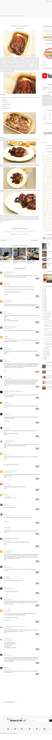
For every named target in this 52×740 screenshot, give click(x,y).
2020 (44, 298)
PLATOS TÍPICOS (25, 234)
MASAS (48, 198)
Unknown (6, 336)
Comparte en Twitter (21, 231)
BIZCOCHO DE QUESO (48, 337)
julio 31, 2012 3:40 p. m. (7, 454)
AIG (46, 154)
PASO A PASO (44, 203)
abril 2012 (45, 351)
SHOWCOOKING (45, 220)
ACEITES (44, 154)
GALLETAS (49, 188)
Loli (5, 427)
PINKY (5, 483)
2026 (44, 289)
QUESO (47, 210)
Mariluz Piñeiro (8, 300)
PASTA (47, 203)
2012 (44, 310)
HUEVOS (48, 193)
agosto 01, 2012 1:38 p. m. (8, 611)
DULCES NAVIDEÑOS (48, 181)
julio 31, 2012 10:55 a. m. (8, 349)
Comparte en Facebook (9, 231)
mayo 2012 (46, 349)
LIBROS (48, 195)
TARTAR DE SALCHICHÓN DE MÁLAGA (19, 262)
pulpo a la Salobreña (32, 64)
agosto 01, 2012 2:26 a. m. (8, 589)
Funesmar (6, 402)
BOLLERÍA (44, 159)
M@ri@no (6, 667)
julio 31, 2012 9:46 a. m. (7, 273)
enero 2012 (46, 355)
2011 (44, 357)
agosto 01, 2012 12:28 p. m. (8, 599)
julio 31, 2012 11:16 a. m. (8, 361)
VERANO (44, 227)
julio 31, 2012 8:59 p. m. (7, 552)
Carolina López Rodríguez (10, 470)
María (5, 413)
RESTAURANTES (45, 215)
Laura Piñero (7, 610)
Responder (37, 278)
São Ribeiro (7, 576)
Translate (49, 89)
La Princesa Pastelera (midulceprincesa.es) (14, 626)
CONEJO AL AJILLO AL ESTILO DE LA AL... (31, 262)
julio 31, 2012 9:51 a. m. (7, 284)
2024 (44, 292)
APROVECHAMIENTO (45, 156)
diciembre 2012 (46, 311)
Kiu (5, 453)
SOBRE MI (15, 15)
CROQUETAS (47, 178)
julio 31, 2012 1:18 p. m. (7, 415)
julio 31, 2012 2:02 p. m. (7, 428)
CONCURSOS (44, 176)
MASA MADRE (44, 198)
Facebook (44, 115)
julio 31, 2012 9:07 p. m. (7, 567)
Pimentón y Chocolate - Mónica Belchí (13, 391)
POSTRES (44, 208)
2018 (44, 301)
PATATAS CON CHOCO (5, 261)
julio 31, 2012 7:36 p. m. (7, 529)
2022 (44, 295)
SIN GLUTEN (49, 220)
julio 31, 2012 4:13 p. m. (7, 472)
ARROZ (50, 156)
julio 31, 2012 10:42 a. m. (8, 328)
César (5, 359)
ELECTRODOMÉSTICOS (45, 183)
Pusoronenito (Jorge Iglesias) (11, 538)
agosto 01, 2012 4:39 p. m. (8, 640)
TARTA (43, 222)
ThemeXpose (9, 733)
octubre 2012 (46, 314)
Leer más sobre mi (45, 105)
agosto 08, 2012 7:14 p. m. (8, 669)
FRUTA (50, 186)
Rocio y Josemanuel (9, 550)
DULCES (44, 181)
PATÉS (43, 205)
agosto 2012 (46, 317)
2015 (44, 305)
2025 (44, 290)
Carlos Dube (7, 283)
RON (48, 217)
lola (5, 513)
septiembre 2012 (47, 316)
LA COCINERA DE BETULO (9, 440)
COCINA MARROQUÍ (45, 171)
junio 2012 (45, 348)
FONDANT (47, 186)
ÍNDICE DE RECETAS (22, 15)
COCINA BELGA (44, 166)
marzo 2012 (46, 352)
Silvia (5, 597)
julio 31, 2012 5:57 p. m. (7, 505)
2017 (44, 302)
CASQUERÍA (47, 161)
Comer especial (7, 638)
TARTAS (46, 222)
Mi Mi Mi (6, 494)
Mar (5, 311)
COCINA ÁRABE (44, 164)
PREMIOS (47, 208)
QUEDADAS (44, 210)
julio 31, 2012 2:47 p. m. (7, 442)
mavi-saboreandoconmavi (10, 326)
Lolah (15, 59)
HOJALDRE (44, 193)
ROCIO (5, 376)
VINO (43, 230)
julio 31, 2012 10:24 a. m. (8, 313)
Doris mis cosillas (8, 587)
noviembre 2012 (46, 313)
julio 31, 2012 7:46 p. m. (7, 540)
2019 (44, 299)
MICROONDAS (49, 200)
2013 (44, 308)
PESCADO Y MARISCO (18, 234)
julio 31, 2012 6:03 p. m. (7, 515)
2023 (44, 293)
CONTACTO (10, 15)
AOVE (49, 154)
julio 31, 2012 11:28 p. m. (8, 578)
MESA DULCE (44, 200)
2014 (44, 307)
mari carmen (7, 527)
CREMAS (44, 178)
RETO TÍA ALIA (44, 217)
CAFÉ (47, 159)
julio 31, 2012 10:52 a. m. (8, 338)
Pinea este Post (31, 231)
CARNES (44, 161)
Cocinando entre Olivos (10, 272)
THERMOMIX (44, 225)
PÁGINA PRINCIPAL (3, 15)
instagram (44, 119)
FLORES (44, 186)
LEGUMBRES (44, 195)
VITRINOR (46, 230)
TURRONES (48, 225)
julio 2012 (45, 319)
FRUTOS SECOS (44, 188)
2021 (44, 296)
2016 (44, 304)
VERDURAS (47, 227)
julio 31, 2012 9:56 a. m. (7, 302)
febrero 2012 (46, 354)
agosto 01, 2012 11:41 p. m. (8, 655)
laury (5, 347)
